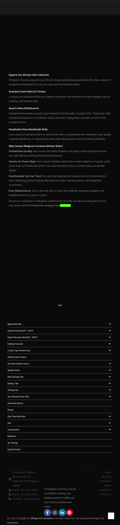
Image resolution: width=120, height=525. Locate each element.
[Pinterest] (69, 512)
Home (42, 34)
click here (65, 205)
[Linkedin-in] (62, 512)
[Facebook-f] (47, 512)
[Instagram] (55, 512)
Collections (55, 34)
